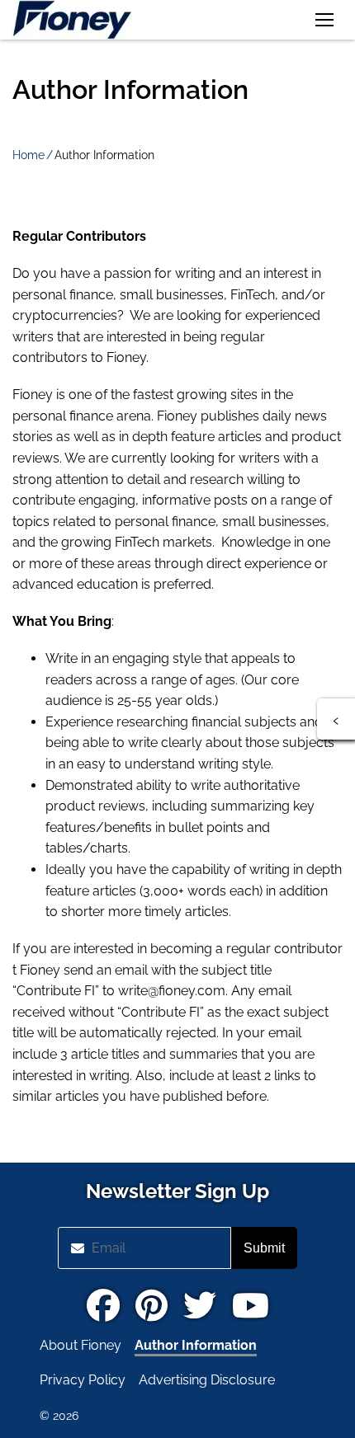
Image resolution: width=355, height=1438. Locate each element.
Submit (264, 1248)
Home (28, 155)
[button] (324, 20)
